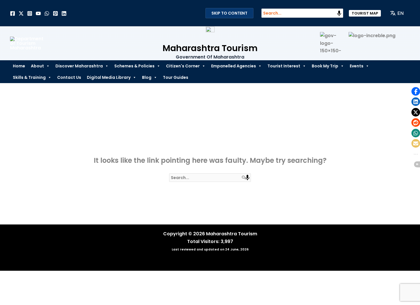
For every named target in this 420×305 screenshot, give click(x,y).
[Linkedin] (64, 13)
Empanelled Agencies (233, 66)
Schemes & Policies (134, 66)
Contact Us (69, 77)
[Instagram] (29, 13)
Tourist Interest (283, 66)
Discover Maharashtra (79, 66)
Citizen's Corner (183, 66)
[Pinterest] (55, 13)
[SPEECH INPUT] (339, 13)
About (37, 66)
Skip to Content (229, 13)
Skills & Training (29, 77)
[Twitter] (21, 13)
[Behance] (38, 13)
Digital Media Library (109, 77)
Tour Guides (175, 77)
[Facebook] (12, 13)
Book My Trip (325, 66)
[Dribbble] (46, 13)
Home (19, 66)
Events (356, 66)
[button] (365, 13)
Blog (146, 77)
